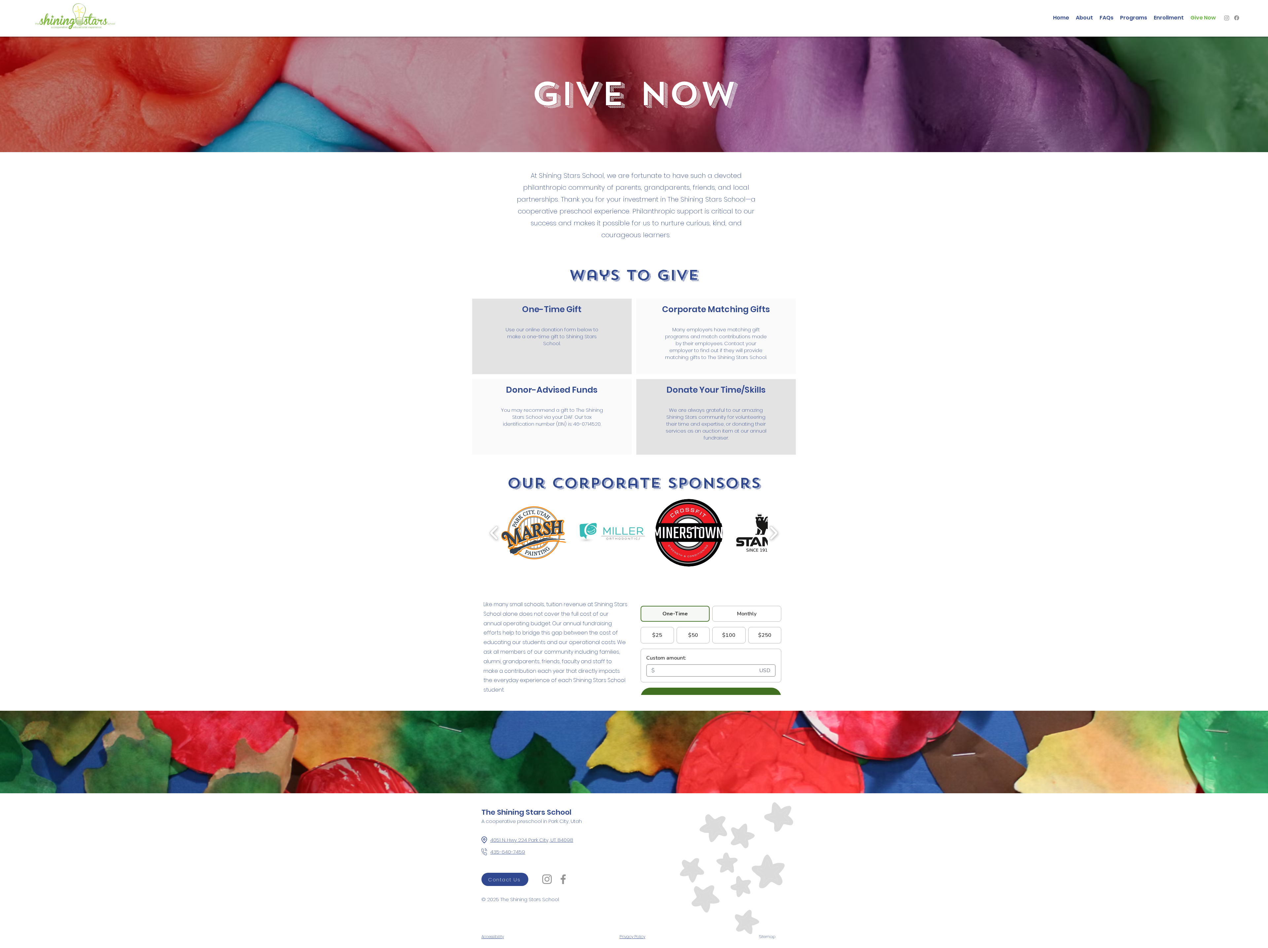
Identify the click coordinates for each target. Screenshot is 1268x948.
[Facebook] (1236, 18)
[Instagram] (1226, 18)
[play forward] (773, 532)
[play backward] (494, 532)
